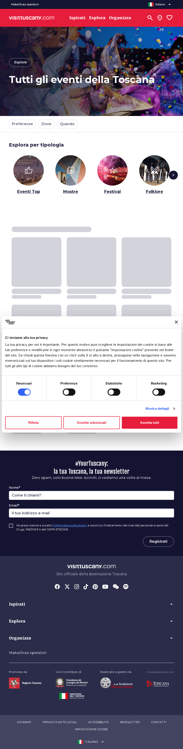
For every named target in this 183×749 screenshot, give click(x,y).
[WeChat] (116, 587)
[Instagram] (76, 587)
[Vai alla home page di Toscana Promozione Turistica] (158, 683)
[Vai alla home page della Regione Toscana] (25, 683)
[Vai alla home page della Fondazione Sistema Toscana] (116, 683)
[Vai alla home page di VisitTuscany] (31, 18)
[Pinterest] (95, 587)
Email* (14, 505)
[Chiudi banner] (176, 322)
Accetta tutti (149, 422)
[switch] (69, 392)
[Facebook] (57, 587)
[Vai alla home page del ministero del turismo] (72, 696)
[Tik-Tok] (85, 587)
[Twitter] (67, 587)
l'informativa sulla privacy (70, 525)
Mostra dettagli (157, 408)
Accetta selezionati (91, 422)
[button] (91, 604)
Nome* (14, 488)
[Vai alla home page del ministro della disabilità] (72, 682)
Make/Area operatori (27, 653)
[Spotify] (125, 587)
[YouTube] (105, 587)
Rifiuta (33, 422)
